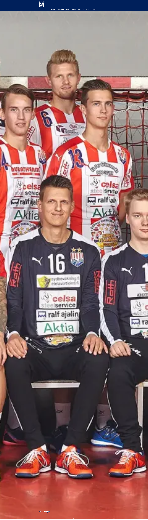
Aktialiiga (53, 9)
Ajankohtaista (67, 9)
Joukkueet (74, 9)
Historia (87, 9)
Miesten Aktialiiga (60, 9)
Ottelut (79, 9)
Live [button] (83, 9)
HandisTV (94, 9)
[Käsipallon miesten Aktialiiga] (41, 4)
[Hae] (108, 9)
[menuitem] (108, 9)
